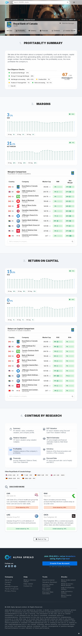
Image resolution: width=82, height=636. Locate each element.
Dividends (57, 30)
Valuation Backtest (49, 582)
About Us (8, 580)
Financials (45, 30)
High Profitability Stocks (67, 588)
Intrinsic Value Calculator (48, 585)
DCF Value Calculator (46, 589)
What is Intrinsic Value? (30, 580)
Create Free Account (60, 563)
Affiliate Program (11, 586)
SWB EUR (30, 478)
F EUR (28, 475)
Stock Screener (48, 580)
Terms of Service (11, 589)
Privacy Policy (10, 591)
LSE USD (58, 475)
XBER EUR (42, 475)
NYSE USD (13, 475)
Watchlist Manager (68, 23)
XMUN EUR (14, 478)
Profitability (21, 30)
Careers (8, 582)
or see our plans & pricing (60, 566)
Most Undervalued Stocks (68, 580)
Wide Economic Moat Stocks (67, 584)
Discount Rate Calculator (47, 592)
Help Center (28, 584)
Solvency (33, 30)
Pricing (7, 584)
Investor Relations (71, 30)
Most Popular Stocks (66, 596)
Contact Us (28, 586)
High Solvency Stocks (67, 592)
